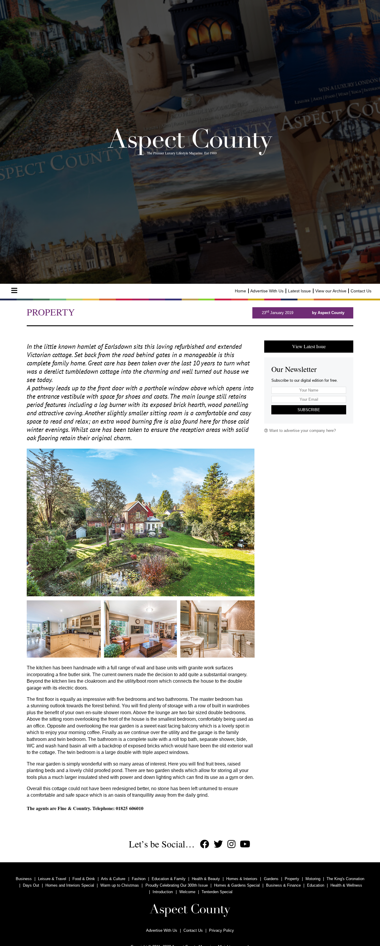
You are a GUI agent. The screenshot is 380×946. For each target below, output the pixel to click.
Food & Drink (83, 879)
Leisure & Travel (52, 879)
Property (292, 879)
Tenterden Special (217, 892)
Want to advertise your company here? (302, 430)
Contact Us (361, 291)
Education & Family (169, 879)
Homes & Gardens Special (237, 885)
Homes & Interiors (241, 879)
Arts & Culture (113, 879)
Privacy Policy (221, 930)
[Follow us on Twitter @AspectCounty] (218, 844)
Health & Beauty (206, 879)
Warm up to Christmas (119, 885)
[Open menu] (14, 290)
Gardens (271, 879)
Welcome (187, 892)
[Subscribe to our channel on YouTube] (245, 844)
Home (240, 291)
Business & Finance (283, 885)
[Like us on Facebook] (204, 844)
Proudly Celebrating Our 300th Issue (176, 885)
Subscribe (308, 410)
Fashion (138, 879)
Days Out (31, 885)
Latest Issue (299, 291)
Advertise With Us (267, 291)
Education (315, 885)
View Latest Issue (309, 346)
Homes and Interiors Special (69, 885)
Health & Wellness (346, 885)
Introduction (163, 892)
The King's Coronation (345, 879)
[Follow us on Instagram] (231, 844)
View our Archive (330, 291)
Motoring (312, 879)
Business (24, 879)
